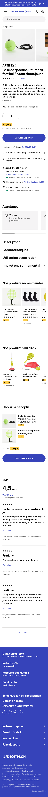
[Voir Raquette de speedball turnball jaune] (9, 436)
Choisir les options (24, 458)
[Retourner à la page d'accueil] (21, 11)
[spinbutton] (11, 115)
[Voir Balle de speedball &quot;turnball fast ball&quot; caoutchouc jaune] (9, 421)
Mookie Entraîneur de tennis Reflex (31, 375)
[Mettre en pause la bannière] (40, 4)
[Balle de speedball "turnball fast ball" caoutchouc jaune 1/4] (18, 45)
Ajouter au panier (24, 138)
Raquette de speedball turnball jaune (11, 311)
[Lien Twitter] (10, 712)
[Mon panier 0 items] (43, 11)
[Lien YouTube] (15, 712)
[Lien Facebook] (4, 712)
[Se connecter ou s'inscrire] (37, 11)
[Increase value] (17, 116)
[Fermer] (44, 4)
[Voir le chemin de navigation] (3, 27)
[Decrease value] (5, 116)
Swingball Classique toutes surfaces (11, 376)
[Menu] (5, 11)
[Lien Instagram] (21, 712)
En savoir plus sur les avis (12, 498)
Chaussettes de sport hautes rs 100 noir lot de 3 (30, 311)
